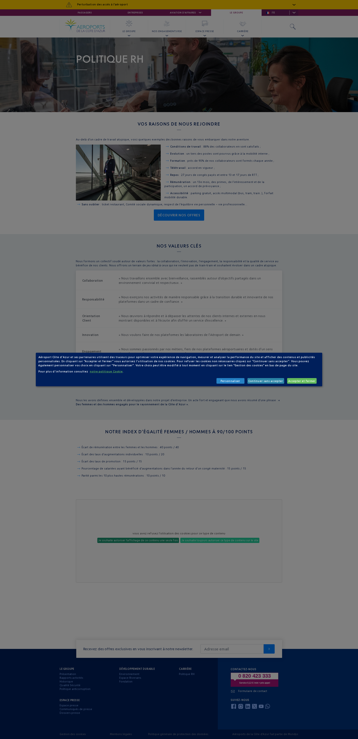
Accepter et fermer (302, 381)
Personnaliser (230, 381)
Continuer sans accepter (265, 381)
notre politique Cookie (106, 371)
